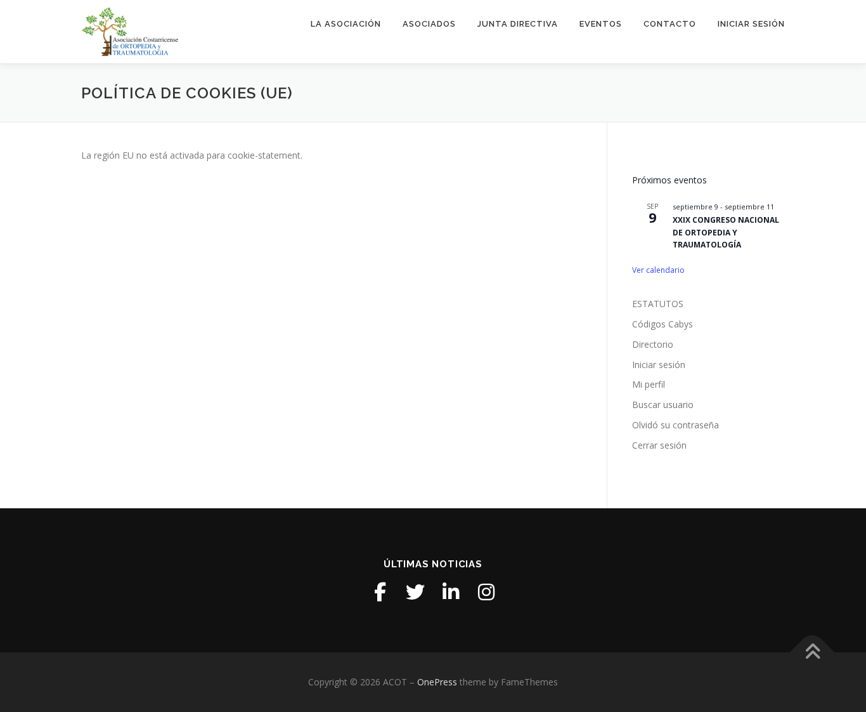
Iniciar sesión (751, 24)
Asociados (429, 24)
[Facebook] (379, 592)
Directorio (652, 344)
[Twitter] (415, 592)
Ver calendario (658, 270)
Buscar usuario (663, 405)
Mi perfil (648, 384)
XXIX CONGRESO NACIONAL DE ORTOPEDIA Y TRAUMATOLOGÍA (726, 232)
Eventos (600, 24)
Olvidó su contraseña (675, 425)
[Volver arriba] (812, 652)
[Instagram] (486, 592)
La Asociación (346, 24)
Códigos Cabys (662, 324)
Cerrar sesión (659, 445)
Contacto (669, 24)
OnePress (437, 682)
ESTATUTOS (657, 304)
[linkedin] (450, 592)
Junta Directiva (517, 24)
